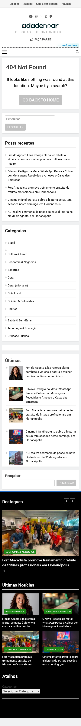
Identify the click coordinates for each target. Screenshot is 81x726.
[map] (50, 16)
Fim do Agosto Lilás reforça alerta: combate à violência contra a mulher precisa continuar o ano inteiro (39, 159)
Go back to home (41, 100)
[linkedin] (41, 16)
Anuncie (66, 3)
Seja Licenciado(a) (47, 3)
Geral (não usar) (18, 285)
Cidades (14, 3)
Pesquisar (13, 476)
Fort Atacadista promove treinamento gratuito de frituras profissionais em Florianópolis (49, 415)
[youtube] (31, 16)
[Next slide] (72, 501)
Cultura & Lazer (17, 254)
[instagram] (36, 16)
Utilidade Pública (18, 336)
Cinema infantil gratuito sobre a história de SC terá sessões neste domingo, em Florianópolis (51, 436)
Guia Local (14, 293)
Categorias (9, 686)
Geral (11, 277)
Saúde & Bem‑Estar (20, 320)
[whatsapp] (46, 16)
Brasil (11, 243)
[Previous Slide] (66, 501)
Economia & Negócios (22, 262)
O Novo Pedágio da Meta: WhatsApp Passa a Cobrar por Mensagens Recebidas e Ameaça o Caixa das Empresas (40, 176)
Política (12, 309)
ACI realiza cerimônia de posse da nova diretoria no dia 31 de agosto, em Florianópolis (50, 457)
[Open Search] (77, 51)
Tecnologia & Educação (22, 328)
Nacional (27, 3)
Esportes (13, 270)
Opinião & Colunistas (21, 301)
